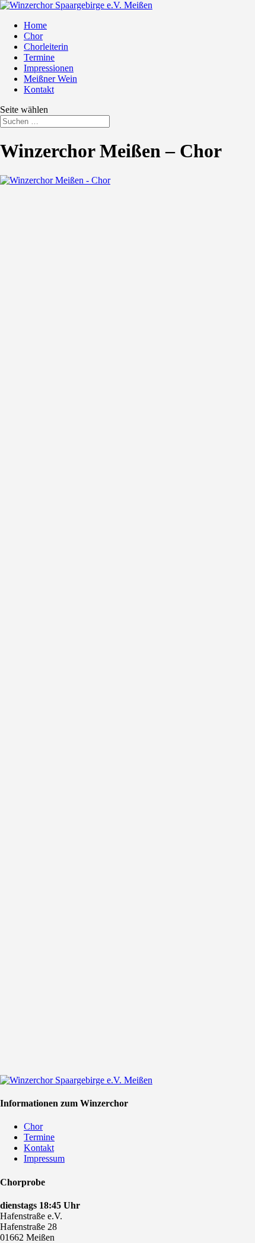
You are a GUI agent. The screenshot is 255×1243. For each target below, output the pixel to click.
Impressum (44, 1158)
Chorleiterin (46, 47)
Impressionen (49, 68)
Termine (39, 57)
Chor (33, 36)
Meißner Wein (50, 79)
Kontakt (39, 89)
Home (35, 25)
